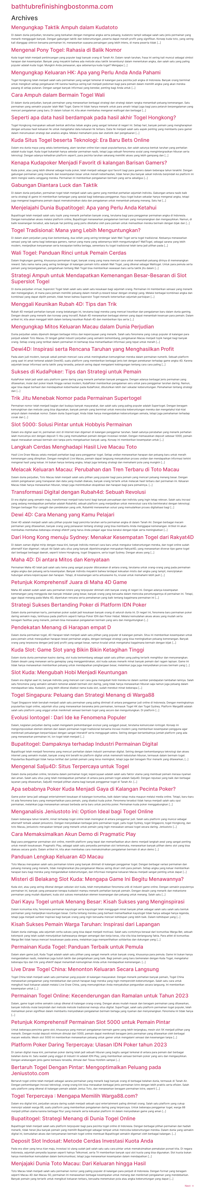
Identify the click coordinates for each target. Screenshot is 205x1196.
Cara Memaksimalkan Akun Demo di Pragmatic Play (73, 834)
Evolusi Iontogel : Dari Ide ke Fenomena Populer (68, 717)
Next (189, 1185)
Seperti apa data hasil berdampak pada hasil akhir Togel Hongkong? (93, 117)
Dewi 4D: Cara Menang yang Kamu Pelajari (62, 514)
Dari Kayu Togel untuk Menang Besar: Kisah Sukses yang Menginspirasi (97, 901)
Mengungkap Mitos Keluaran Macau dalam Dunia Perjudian (82, 326)
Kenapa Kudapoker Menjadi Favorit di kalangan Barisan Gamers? (89, 162)
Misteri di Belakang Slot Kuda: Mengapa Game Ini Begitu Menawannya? (97, 879)
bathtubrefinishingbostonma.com (62, 6)
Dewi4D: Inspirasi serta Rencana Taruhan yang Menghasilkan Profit (92, 349)
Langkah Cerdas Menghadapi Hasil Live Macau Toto (74, 447)
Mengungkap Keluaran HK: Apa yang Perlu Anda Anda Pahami (86, 72)
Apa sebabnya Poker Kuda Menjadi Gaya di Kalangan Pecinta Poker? (93, 789)
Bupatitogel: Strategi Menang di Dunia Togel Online (73, 1118)
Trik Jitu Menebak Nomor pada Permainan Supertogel (76, 398)
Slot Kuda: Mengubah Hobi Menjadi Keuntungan (69, 672)
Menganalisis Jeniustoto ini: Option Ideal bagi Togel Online (82, 811)
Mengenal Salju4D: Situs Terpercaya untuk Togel (70, 766)
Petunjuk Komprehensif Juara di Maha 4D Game (69, 582)
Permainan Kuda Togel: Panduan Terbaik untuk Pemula (77, 947)
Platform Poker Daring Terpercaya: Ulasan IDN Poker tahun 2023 (89, 1044)
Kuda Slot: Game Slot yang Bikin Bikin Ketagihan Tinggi (77, 650)
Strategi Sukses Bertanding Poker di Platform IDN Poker (78, 605)
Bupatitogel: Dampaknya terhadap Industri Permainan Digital (84, 744)
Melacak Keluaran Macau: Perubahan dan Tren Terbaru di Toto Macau (95, 469)
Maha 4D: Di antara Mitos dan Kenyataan (60, 559)
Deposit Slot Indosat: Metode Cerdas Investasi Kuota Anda (82, 1141)
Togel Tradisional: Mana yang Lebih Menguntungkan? (76, 230)
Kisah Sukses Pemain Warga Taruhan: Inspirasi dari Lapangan (85, 924)
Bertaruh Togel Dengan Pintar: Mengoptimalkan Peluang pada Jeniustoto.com (86, 1070)
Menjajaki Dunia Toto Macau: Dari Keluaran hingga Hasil (78, 1163)
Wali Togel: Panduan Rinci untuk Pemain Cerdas (68, 253)
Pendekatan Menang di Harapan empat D (61, 627)
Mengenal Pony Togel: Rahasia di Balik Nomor (66, 50)
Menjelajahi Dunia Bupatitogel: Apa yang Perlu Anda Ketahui (83, 207)
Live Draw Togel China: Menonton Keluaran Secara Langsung (85, 969)
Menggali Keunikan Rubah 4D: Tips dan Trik (64, 304)
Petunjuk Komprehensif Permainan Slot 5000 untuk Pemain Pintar (90, 1022)
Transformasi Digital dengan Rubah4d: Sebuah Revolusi (78, 492)
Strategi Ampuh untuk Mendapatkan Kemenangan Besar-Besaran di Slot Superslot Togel (99, 278)
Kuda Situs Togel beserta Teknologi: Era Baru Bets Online (80, 140)
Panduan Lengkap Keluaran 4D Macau (57, 856)
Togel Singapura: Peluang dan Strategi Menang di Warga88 (82, 695)
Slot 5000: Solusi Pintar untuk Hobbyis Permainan (71, 424)
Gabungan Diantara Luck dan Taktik (54, 185)
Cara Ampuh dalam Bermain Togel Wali (58, 95)
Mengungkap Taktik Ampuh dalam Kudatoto (64, 27)
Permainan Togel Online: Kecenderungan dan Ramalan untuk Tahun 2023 (100, 995)
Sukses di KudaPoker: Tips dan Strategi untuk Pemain (76, 371)
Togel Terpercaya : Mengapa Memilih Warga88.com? (74, 1096)
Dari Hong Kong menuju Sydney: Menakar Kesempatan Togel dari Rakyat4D (102, 537)
